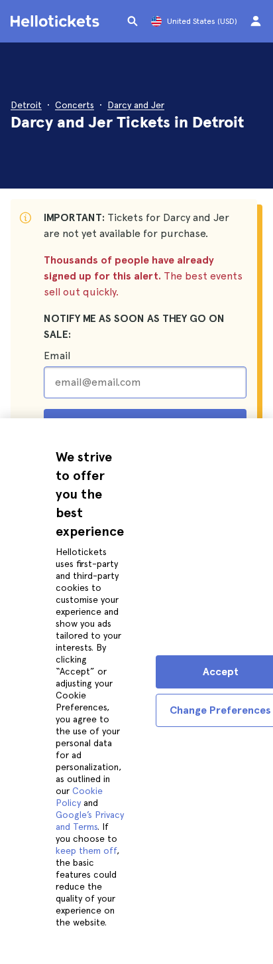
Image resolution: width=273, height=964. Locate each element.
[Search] (132, 21)
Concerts (74, 105)
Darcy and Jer (135, 105)
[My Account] (256, 21)
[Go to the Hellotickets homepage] (57, 21)
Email (57, 355)
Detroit (26, 105)
